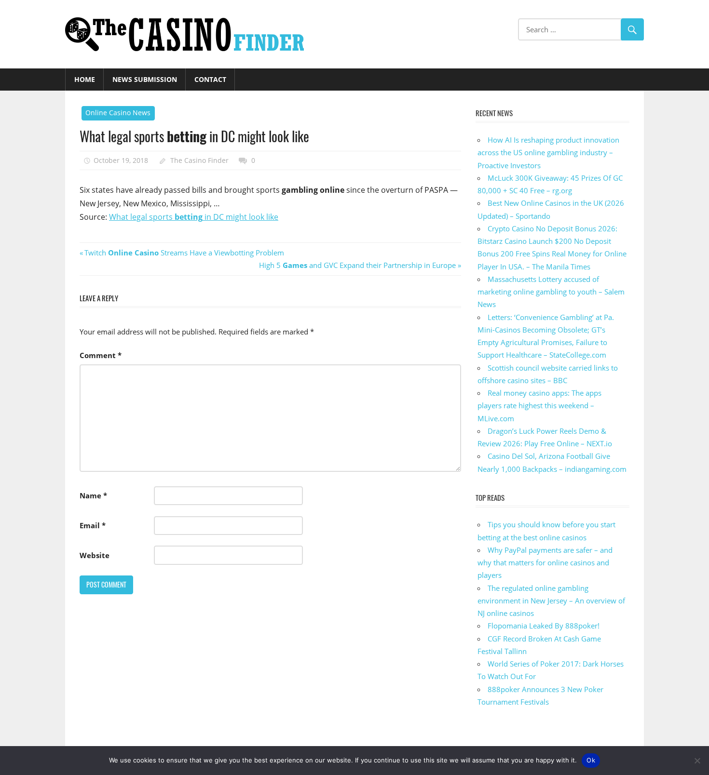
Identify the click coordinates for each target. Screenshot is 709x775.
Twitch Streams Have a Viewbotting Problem (184, 252)
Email (93, 525)
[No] (697, 760)
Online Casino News (117, 112)
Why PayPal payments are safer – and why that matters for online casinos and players (545, 562)
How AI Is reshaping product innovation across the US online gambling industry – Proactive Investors (548, 152)
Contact (210, 79)
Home (84, 79)
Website (94, 555)
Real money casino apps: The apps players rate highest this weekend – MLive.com (539, 405)
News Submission (144, 79)
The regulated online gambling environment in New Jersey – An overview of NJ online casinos (551, 600)
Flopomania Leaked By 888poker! (544, 625)
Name (93, 495)
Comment (101, 355)
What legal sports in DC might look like (193, 217)
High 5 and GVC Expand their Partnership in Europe (357, 265)
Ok (590, 760)
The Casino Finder (199, 160)
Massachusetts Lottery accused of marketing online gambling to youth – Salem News (551, 291)
